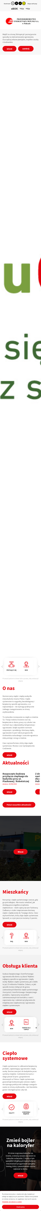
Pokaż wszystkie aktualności (19, 805)
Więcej (20, 852)
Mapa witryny (32, 3)
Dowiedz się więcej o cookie (12, 1202)
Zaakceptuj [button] (20, 1207)
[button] (14, 9)
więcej (9, 48)
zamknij (25, 49)
